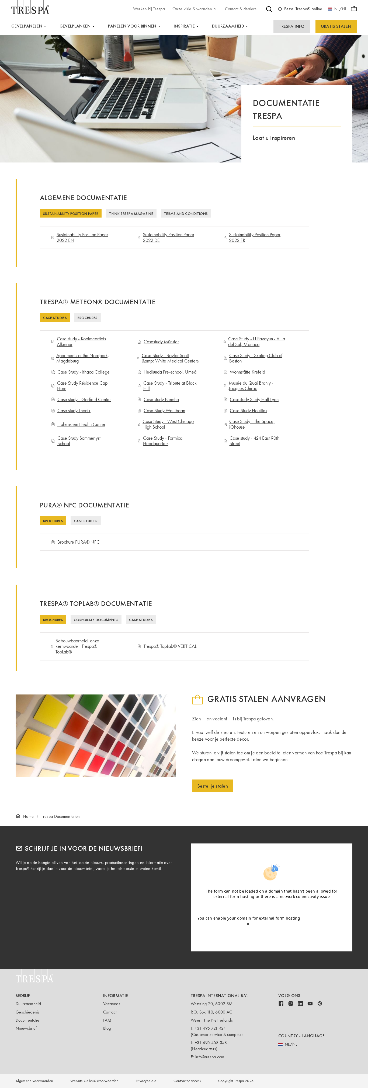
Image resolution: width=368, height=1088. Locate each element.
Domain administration (324, 921)
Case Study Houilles (248, 410)
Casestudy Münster (161, 342)
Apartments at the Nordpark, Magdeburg (82, 358)
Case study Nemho (161, 399)
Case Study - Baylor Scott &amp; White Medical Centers (170, 358)
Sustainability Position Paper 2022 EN (82, 237)
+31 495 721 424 (210, 1028)
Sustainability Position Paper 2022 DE (168, 237)
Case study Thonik (74, 410)
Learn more (271, 907)
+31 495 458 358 (211, 1042)
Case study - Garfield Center (84, 399)
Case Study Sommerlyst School (78, 440)
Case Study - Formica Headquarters (162, 440)
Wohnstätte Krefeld (247, 372)
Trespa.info (292, 26)
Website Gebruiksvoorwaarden (94, 1081)
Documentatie (27, 1020)
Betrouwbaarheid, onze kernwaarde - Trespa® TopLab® (77, 646)
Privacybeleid (146, 1081)
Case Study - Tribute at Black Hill (170, 385)
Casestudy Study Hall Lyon (254, 399)
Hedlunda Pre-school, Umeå (170, 372)
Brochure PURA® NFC (78, 542)
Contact (109, 1012)
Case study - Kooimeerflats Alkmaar (81, 341)
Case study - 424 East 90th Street (254, 440)
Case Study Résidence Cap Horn (82, 385)
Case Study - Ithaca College (83, 372)
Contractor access (187, 1081)
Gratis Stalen (336, 26)
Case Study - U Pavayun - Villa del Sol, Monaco (256, 341)
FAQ (107, 1020)
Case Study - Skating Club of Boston (255, 358)
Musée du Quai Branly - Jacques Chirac (251, 385)
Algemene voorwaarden (34, 1081)
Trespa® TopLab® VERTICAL (170, 646)
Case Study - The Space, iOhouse (252, 424)
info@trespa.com (209, 1056)
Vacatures (111, 1003)
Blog (107, 1028)
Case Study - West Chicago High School (168, 424)
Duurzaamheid (28, 1003)
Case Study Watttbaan (164, 410)
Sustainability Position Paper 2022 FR (254, 237)
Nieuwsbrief (26, 1028)
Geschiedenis (28, 1012)
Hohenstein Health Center (81, 424)
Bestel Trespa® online (303, 8)
